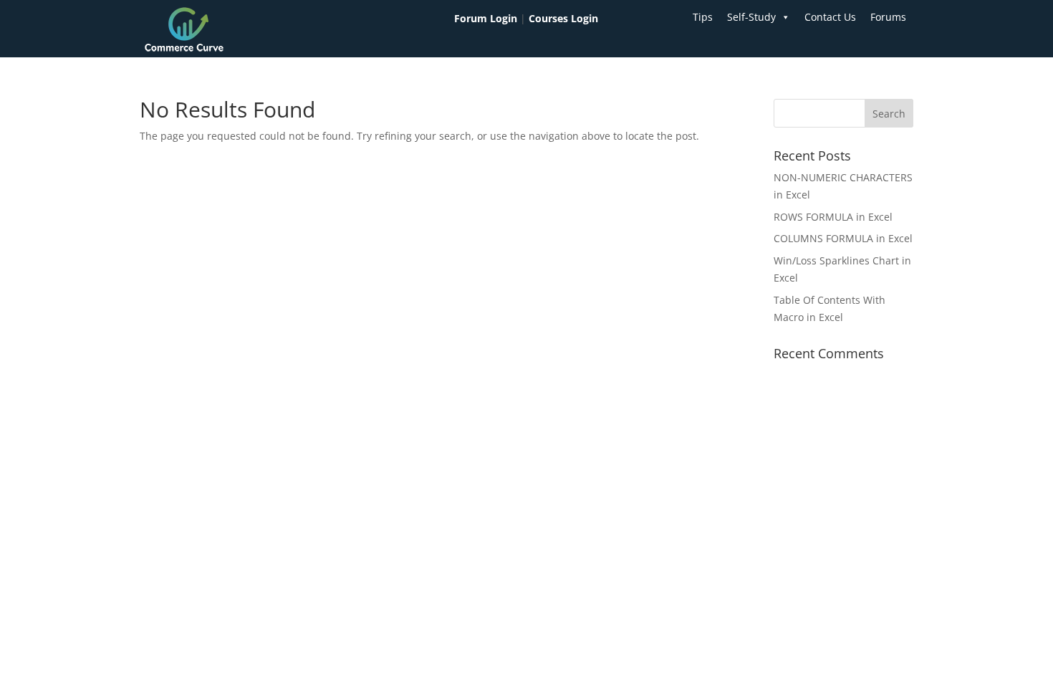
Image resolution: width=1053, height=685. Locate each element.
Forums (888, 17)
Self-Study (751, 17)
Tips (703, 17)
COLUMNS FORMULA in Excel (843, 238)
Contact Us (830, 17)
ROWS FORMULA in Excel (833, 217)
